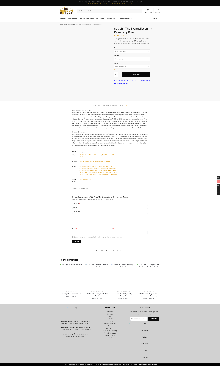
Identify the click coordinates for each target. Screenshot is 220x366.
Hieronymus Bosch (85, 179)
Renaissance (71, 24)
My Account (148, 12)
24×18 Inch (90, 155)
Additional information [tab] (110, 105)
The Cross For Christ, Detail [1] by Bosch (97, 295)
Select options (71, 302)
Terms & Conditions (110, 333)
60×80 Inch (82, 157)
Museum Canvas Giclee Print (101, 161)
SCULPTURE (100, 19)
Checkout (157, 12)
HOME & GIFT (111, 19)
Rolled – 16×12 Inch (85, 172)
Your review (76, 211)
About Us (110, 311)
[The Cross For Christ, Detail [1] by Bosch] (97, 276)
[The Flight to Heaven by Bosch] (71, 276)
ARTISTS (63, 19)
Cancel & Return (110, 328)
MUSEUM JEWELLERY (87, 19)
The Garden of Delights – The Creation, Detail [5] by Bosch (148, 295)
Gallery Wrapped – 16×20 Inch (107, 166)
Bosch (115, 251)
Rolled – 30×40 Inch (85, 174)
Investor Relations (110, 323)
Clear (115, 70)
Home (61, 24)
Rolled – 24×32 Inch (111, 172)
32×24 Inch (97, 155)
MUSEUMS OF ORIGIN (125, 19)
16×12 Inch (82, 155)
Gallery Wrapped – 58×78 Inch (108, 170)
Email (112, 229)
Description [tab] (96, 105)
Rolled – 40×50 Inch (98, 174)
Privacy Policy (110, 335)
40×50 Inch (113, 155)
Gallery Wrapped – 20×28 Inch (88, 168)
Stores (110, 326)
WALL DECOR (72, 19)
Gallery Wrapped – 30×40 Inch (107, 168)
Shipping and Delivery (110, 331)
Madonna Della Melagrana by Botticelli (123, 295)
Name (74, 229)
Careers (110, 319)
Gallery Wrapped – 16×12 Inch (88, 166)
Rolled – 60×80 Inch (111, 174)
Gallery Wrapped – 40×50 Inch (88, 170)
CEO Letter (110, 314)
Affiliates (110, 321)
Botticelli (119, 291)
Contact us (110, 338)
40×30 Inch (105, 155)
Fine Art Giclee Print (85, 161)
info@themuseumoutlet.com (75, 336)
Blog (110, 316)
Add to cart (135, 75)
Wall (65, 24)
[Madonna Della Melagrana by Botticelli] (122, 276)
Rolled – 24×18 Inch (98, 172)
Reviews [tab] (122, 105)
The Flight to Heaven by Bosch (71, 294)
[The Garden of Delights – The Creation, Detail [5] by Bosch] (148, 276)
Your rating (76, 203)
